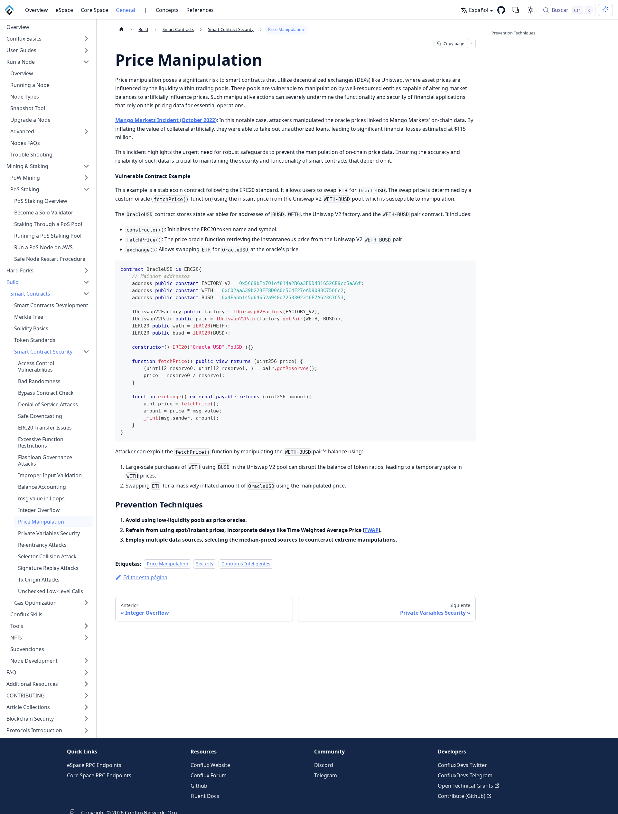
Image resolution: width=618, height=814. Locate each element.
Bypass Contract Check (46, 392)
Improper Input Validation (50, 475)
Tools (16, 625)
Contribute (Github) (461, 796)
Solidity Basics (31, 328)
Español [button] (478, 10)
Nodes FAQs (25, 143)
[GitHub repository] (501, 10)
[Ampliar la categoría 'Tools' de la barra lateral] (86, 626)
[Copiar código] (468, 268)
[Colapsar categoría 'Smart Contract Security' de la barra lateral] (86, 351)
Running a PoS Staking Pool (47, 235)
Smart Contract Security (43, 351)
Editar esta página (145, 577)
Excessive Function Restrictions (40, 442)
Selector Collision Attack (47, 556)
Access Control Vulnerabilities (36, 366)
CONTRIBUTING (25, 695)
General (125, 10)
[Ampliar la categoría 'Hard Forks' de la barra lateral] (86, 270)
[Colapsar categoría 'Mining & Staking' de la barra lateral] (86, 166)
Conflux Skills (26, 614)
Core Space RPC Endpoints (99, 775)
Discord (323, 765)
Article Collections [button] (28, 707)
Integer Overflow (39, 510)
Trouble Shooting (31, 154)
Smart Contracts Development (51, 305)
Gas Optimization (35, 602)
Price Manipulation (41, 521)
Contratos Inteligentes (245, 564)
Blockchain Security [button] (30, 718)
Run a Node (20, 61)
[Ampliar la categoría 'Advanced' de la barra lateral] (86, 131)
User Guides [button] (21, 50)
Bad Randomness (39, 381)
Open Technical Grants (465, 785)
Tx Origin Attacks (39, 579)
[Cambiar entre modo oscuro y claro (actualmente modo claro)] (531, 10)
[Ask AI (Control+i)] (605, 10)
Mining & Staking (27, 166)
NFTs (16, 637)
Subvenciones (27, 649)
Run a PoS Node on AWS (43, 247)
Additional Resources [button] (32, 683)
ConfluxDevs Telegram (465, 775)
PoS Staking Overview (40, 200)
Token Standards (34, 340)
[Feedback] (515, 10)
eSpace (64, 10)
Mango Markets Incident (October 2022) (166, 120)
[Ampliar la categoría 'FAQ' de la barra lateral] (86, 672)
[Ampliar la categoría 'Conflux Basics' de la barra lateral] (86, 38)
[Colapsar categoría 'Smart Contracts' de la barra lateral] (86, 294)
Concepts (167, 10)
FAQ (11, 672)
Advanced (22, 131)
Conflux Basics (24, 38)
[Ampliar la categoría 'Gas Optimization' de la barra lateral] (86, 603)
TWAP (371, 530)
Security (204, 564)
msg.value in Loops (41, 498)
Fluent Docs (205, 796)
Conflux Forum (209, 775)
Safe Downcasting (40, 416)
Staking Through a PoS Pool (48, 224)
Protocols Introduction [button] (34, 730)
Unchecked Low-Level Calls (50, 591)
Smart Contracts (30, 293)
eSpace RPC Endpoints (94, 765)
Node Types (24, 96)
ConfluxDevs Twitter (462, 765)
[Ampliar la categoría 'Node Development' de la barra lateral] (86, 661)
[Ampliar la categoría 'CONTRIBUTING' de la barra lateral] (86, 695)
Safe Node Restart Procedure (49, 258)
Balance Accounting (42, 486)
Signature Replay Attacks (48, 568)
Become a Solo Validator (43, 212)
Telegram (325, 775)
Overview (36, 10)
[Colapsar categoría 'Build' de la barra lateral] (86, 282)
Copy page (454, 43)
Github (199, 785)
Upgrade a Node (30, 119)
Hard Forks (19, 270)
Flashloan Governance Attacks (45, 460)
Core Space (94, 10)
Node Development (34, 660)
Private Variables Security (49, 533)
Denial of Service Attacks (48, 404)
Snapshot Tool (27, 108)
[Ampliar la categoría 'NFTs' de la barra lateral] (86, 637)
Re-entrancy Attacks (42, 544)
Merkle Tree (28, 316)
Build (12, 282)
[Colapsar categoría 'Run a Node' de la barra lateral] (86, 62)
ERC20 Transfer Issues (45, 427)
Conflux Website (210, 765)
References (200, 10)
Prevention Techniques (513, 33)
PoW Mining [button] (25, 177)
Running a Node (30, 85)
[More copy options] (471, 43)
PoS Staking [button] (24, 189)
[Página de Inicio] (121, 29)
